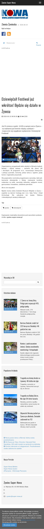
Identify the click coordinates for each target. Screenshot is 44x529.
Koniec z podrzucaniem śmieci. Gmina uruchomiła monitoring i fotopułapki (29, 346)
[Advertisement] (22, 71)
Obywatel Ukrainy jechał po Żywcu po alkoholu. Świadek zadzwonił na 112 (30, 416)
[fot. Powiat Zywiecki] (21, 149)
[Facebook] (3, 35)
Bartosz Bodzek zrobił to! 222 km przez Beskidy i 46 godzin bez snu (29, 326)
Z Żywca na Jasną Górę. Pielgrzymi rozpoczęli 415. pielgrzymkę (29, 303)
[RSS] (9, 35)
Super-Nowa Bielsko (10, 466)
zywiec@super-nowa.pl (14, 496)
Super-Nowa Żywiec (10, 469)
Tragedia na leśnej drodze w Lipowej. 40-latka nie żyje (30, 380)
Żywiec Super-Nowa (9, 2)
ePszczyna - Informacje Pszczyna (15, 471)
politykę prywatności (28, 520)
